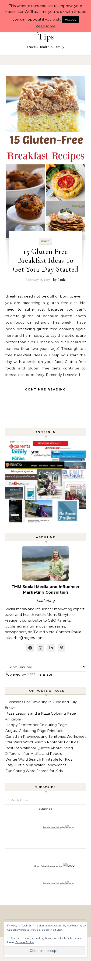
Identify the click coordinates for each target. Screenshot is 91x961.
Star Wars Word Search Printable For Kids (41, 742)
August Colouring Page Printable (34, 730)
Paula (61, 279)
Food (45, 241)
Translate (44, 674)
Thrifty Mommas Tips (46, 32)
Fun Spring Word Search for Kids (34, 771)
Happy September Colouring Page (36, 725)
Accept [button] (70, 19)
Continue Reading (45, 389)
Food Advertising (52, 827)
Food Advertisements (46, 866)
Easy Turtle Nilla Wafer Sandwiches (35, 765)
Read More (45, 26)
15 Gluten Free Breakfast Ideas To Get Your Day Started (46, 260)
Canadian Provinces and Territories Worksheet (45, 736)
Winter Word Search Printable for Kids (38, 759)
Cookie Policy (24, 942)
